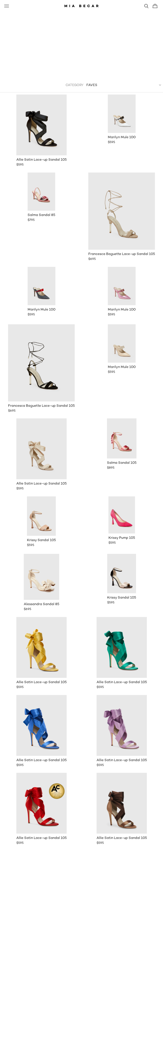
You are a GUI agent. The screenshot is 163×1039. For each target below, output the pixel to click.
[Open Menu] (6, 6)
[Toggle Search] (146, 6)
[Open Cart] (155, 6)
